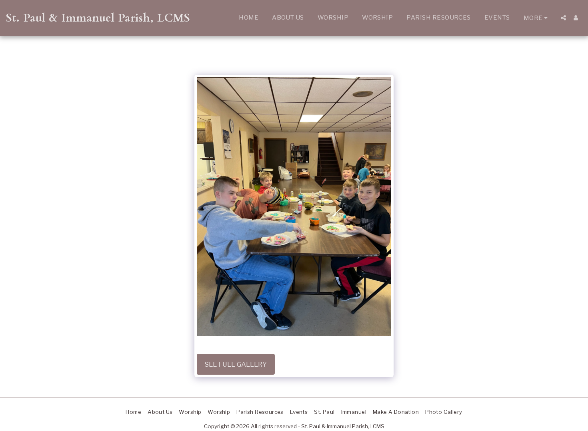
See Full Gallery (235, 364)
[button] (563, 18)
